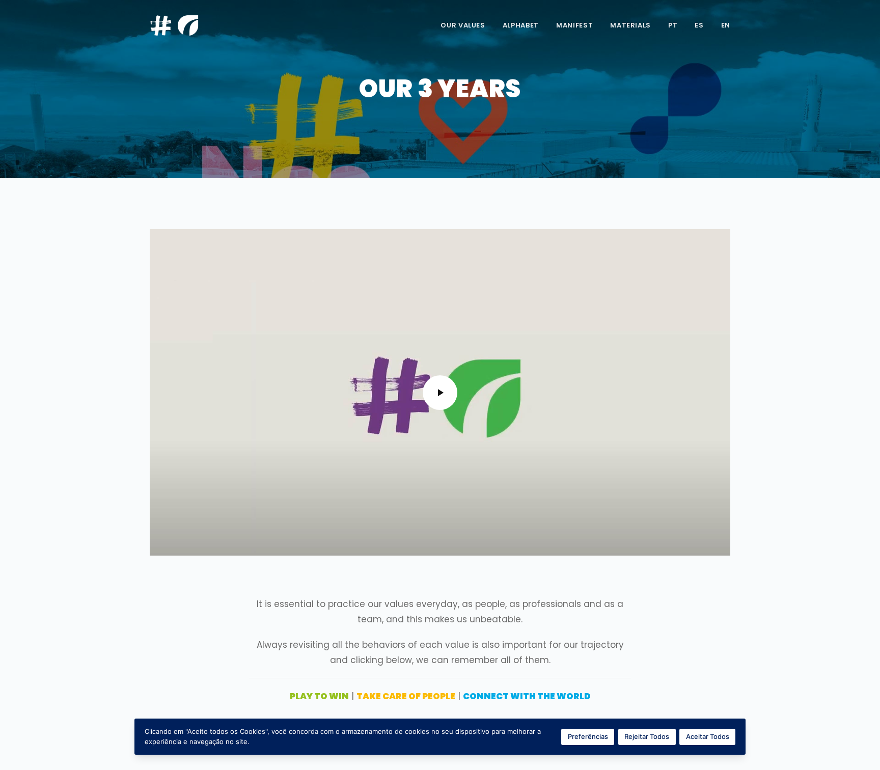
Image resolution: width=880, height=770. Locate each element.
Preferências (588, 736)
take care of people (405, 696)
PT (672, 25)
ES (699, 25)
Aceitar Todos (707, 736)
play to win (319, 696)
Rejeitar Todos (646, 736)
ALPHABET (521, 25)
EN (725, 25)
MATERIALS (630, 25)
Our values (463, 25)
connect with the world (527, 696)
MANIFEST (574, 25)
